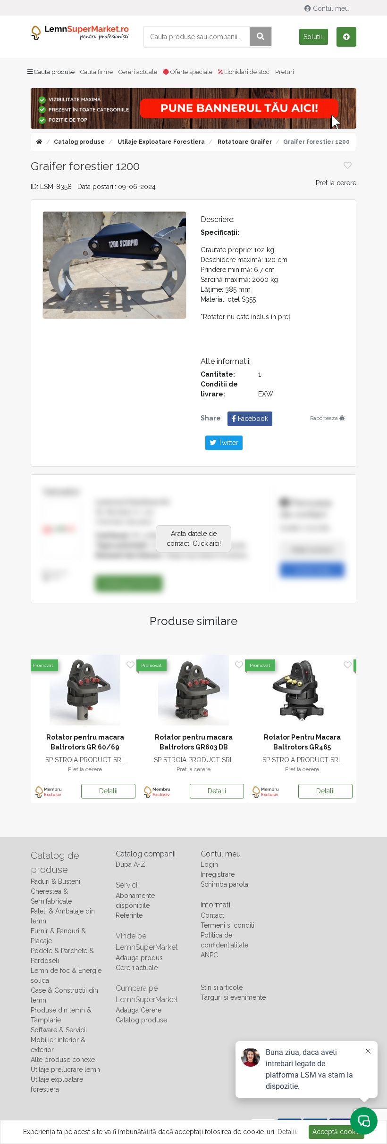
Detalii (108, 791)
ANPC (209, 955)
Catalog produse (79, 142)
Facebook (252, 418)
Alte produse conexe (63, 1059)
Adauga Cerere (138, 1010)
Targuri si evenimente (233, 997)
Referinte (129, 915)
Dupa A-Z (130, 864)
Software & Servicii (59, 1030)
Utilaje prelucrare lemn (65, 1069)
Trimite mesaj (312, 570)
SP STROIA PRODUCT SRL (85, 760)
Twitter (227, 442)
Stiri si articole (222, 987)
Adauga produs (139, 958)
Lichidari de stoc (246, 71)
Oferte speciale (190, 71)
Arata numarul (312, 549)
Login (209, 864)
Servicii (127, 885)
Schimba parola (224, 884)
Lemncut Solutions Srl (132, 502)
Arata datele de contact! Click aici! (194, 538)
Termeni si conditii (228, 925)
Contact (212, 915)
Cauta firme (96, 71)
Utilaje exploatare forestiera (160, 142)
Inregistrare (218, 874)
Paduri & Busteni (55, 881)
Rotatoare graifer (244, 142)
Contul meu (331, 8)
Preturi (284, 71)
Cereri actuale (137, 71)
